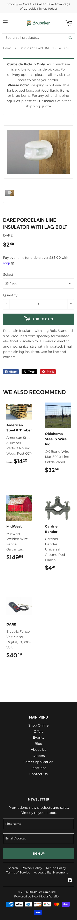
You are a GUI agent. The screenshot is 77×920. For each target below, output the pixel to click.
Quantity (10, 295)
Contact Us (38, 774)
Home (7, 48)
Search (13, 868)
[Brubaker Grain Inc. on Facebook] (70, 880)
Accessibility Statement (51, 872)
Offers (38, 731)
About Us (38, 750)
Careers (38, 756)
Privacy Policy (32, 868)
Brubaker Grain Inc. (42, 892)
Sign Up (38, 854)
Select (8, 274)
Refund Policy (56, 868)
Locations (38, 768)
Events (38, 737)
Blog (38, 744)
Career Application (38, 762)
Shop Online (38, 725)
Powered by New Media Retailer (37, 896)
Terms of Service (18, 872)
